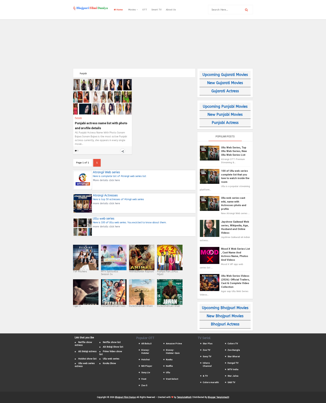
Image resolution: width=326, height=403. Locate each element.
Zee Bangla (234, 350)
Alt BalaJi (146, 343)
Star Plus (207, 343)
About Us (171, 9)
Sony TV (207, 356)
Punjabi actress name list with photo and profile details (101, 125)
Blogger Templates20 (218, 397)
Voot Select (172, 379)
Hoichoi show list (87, 358)
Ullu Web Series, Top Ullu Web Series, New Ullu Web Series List (234, 151)
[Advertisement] (163, 43)
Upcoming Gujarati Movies (225, 74)
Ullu (168, 372)
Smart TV (156, 9)
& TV (205, 376)
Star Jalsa (233, 376)
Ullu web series (111, 358)
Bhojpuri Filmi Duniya (125, 397)
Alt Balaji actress (87, 351)
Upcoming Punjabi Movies (225, 106)
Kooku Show (109, 363)
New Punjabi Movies (225, 114)
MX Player (146, 366)
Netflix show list (112, 342)
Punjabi (78, 118)
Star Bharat (234, 356)
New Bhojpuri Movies (225, 316)
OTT (144, 9)
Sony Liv (145, 372)
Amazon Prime (174, 343)
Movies (132, 9)
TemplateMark (184, 397)
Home (119, 9)
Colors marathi (211, 382)
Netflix (169, 366)
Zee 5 (144, 385)
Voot (143, 379)
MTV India (233, 369)
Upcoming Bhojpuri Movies (225, 308)
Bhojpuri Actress (225, 324)
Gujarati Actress (225, 91)
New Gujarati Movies (225, 83)
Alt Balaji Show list (113, 346)
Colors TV (233, 343)
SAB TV (231, 382)
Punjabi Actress (225, 122)
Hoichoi (145, 359)
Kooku (169, 359)
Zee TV (206, 350)
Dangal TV (233, 363)
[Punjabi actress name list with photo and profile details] (102, 97)
